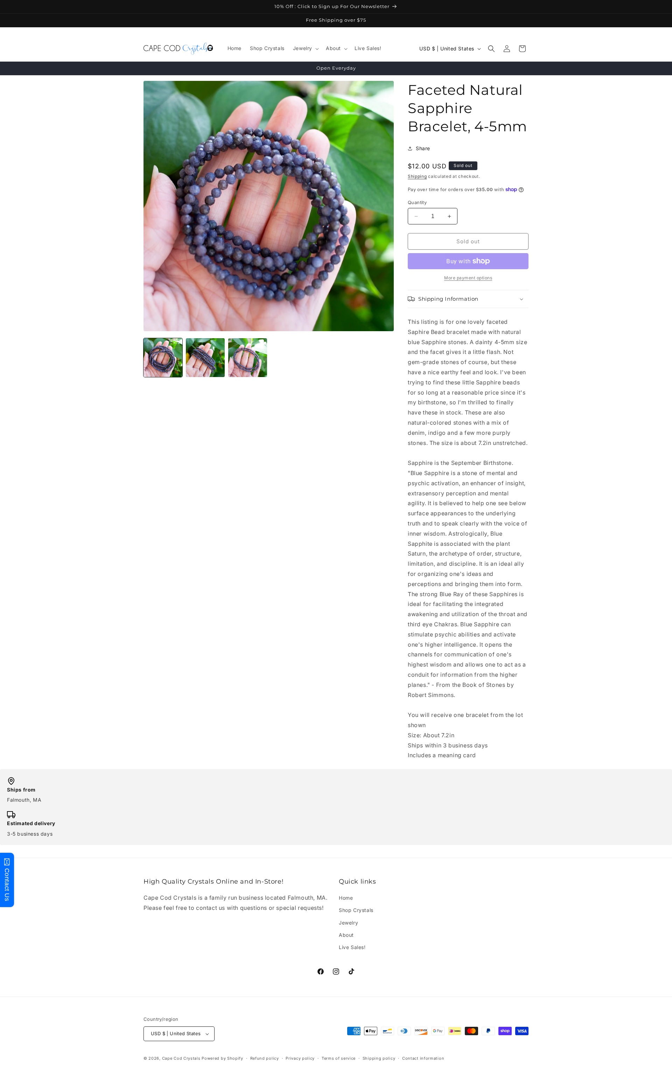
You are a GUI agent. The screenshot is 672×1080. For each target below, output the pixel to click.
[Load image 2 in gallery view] (205, 357)
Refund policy (264, 1058)
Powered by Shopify (222, 1058)
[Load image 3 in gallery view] (247, 357)
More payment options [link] (468, 277)
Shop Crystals (356, 910)
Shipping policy (379, 1058)
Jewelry (348, 923)
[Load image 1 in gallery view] (163, 357)
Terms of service (339, 1058)
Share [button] (423, 148)
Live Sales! (352, 947)
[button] (305, 48)
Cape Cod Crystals (181, 1058)
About (346, 935)
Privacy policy (300, 1058)
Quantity (417, 202)
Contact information (423, 1058)
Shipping (417, 176)
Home (346, 898)
